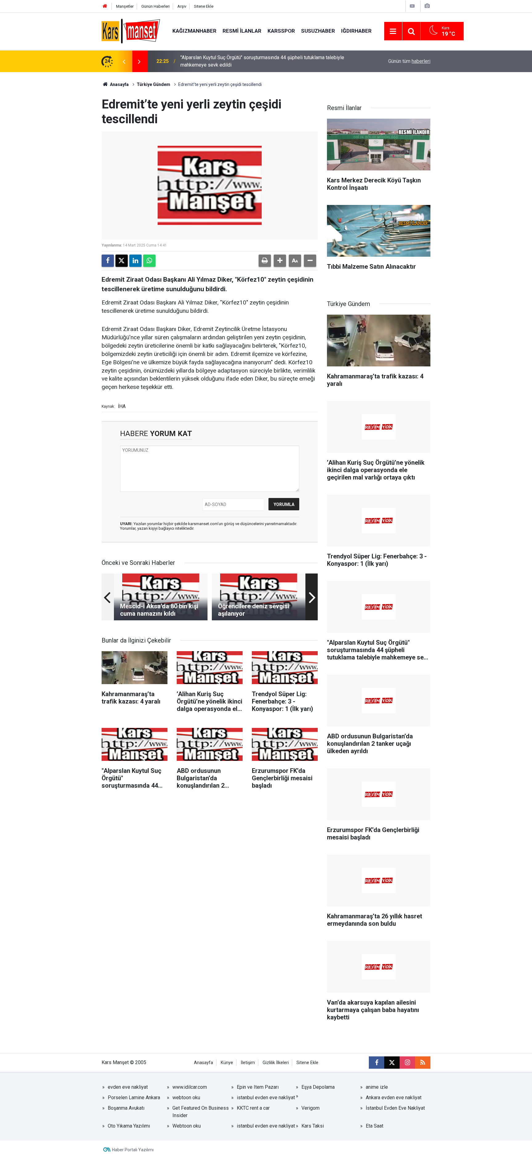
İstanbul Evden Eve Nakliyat (395, 1108)
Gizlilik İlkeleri (276, 1062)
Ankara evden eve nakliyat (393, 1097)
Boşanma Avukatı (126, 1108)
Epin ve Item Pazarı (258, 1087)
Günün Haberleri (155, 6)
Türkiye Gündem (153, 84)
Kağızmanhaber (194, 31)
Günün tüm (409, 61)
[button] (280, 261)
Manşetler (125, 6)
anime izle (377, 1087)
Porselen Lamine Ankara (134, 1097)
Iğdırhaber (356, 31)
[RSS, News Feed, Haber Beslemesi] (422, 1062)
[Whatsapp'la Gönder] (149, 261)
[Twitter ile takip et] (392, 1062)
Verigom (310, 1108)
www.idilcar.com (189, 1087)
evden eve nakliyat (128, 1087)
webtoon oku (186, 1097)
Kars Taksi (312, 1126)
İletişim (248, 1062)
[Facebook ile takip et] (376, 1062)
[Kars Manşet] (131, 31)
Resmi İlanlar (242, 31)
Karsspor (281, 31)
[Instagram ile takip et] (407, 1062)
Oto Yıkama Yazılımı (129, 1126)
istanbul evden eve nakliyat (266, 1097)
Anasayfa (119, 84)
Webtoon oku (186, 1126)
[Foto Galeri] (427, 6)
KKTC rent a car (253, 1108)
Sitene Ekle (203, 6)
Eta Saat (374, 1126)
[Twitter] (121, 261)
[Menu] (393, 31)
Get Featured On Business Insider (200, 1111)
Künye (227, 1062)
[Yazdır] (265, 261)
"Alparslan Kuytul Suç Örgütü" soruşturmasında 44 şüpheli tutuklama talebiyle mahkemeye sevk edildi (262, 61)
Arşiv (181, 6)
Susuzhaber (318, 31)
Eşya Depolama (318, 1087)
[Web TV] (412, 6)
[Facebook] (108, 261)
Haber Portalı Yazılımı (133, 1149)
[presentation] (123, 61)
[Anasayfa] (105, 6)
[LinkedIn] (135, 261)
